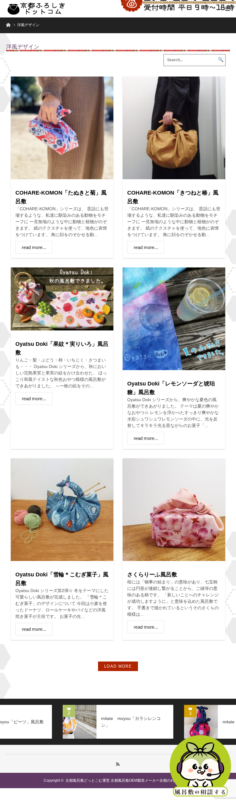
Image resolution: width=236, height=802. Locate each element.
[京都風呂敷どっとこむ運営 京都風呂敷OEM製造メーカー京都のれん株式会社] (36, 9)
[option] (142, 722)
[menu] (227, 8)
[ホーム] (8, 24)
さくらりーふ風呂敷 (152, 574)
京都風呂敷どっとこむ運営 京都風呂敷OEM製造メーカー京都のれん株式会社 (129, 780)
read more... (34, 247)
